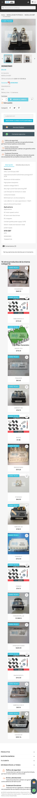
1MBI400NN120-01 (18, 319)
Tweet (14, 108)
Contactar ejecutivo (18, 134)
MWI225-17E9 (18, 348)
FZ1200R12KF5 (18, 289)
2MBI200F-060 (18, 408)
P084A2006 (18, 378)
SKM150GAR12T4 (18, 675)
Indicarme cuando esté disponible (19, 121)
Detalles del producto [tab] (23, 165)
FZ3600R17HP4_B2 (18, 616)
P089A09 (18, 586)
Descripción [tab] (9, 165)
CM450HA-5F (18, 735)
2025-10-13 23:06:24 (20, 79)
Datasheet (9, 83)
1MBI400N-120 (18, 527)
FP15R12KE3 (18, 497)
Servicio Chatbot (18, 127)
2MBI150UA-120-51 (18, 705)
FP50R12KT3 (18, 556)
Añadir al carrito (18, 99)
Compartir (10, 108)
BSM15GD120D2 (18, 467)
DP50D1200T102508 (18, 645)
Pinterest (19, 108)
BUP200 (18, 437)
